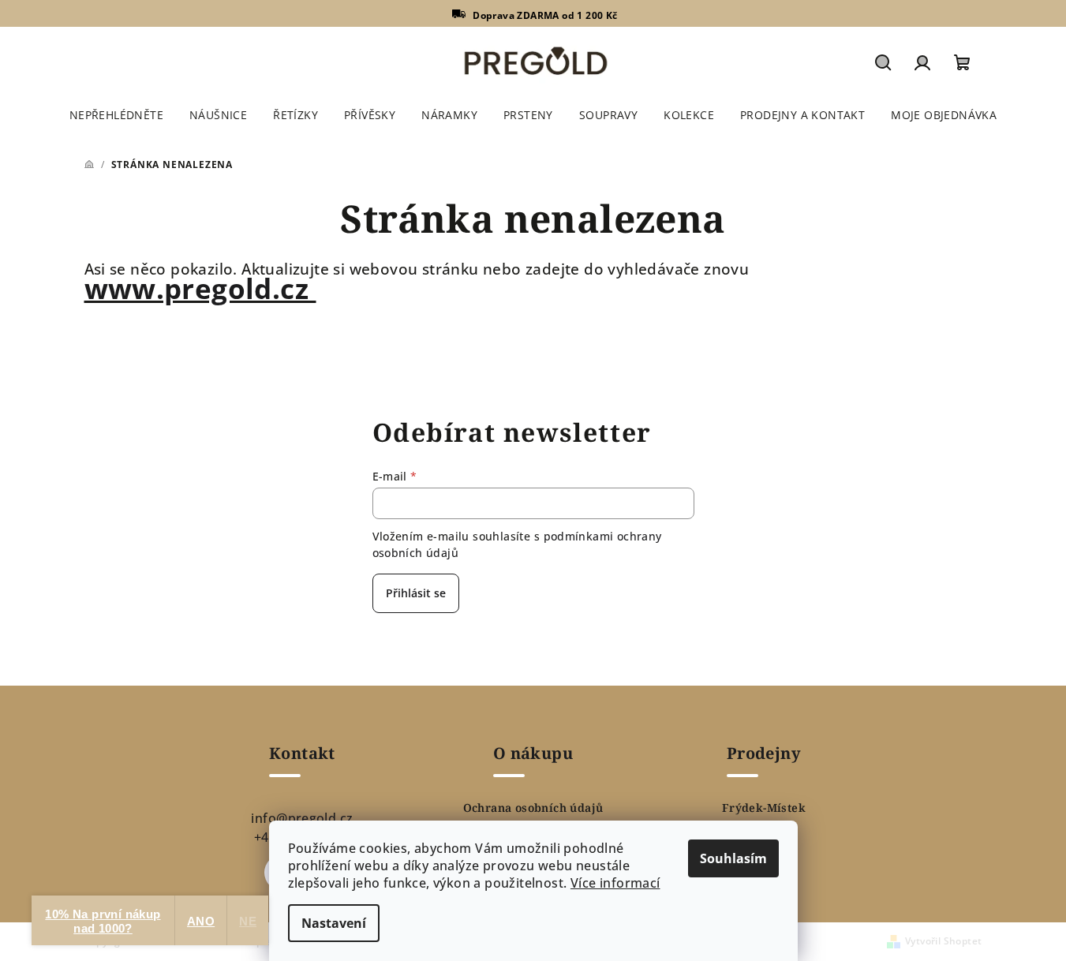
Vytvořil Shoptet (943, 941)
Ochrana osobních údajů (533, 807)
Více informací (615, 883)
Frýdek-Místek (764, 807)
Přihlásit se (416, 592)
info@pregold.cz (302, 818)
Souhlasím (733, 858)
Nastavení (333, 923)
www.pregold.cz (200, 288)
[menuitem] (116, 115)
